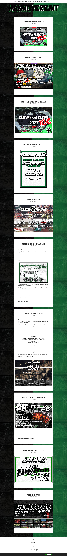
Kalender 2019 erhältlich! (33, 495)
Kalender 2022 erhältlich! (33, 200)
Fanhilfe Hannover (33, 541)
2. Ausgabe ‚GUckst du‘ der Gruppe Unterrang (33, 398)
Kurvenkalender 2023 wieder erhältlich (33, 22)
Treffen (38, 55)
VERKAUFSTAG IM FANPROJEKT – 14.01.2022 (33, 145)
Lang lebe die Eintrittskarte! (22, 1)
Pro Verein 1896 (33, 542)
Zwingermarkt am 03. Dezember (33, 58)
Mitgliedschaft (39, 1)
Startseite (15, 1)
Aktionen (30, 55)
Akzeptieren (49, 554)
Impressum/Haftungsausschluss (33, 549)
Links (48, 1)
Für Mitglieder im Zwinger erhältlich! (33, 451)
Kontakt (44, 1)
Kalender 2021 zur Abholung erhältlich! (33, 314)
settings (41, 554)
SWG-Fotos (30, 1)
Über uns (34, 1)
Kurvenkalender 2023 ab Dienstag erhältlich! (33, 102)
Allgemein (31, 197)
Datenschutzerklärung (33, 550)
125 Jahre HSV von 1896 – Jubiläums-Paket (33, 244)
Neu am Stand (34, 55)
